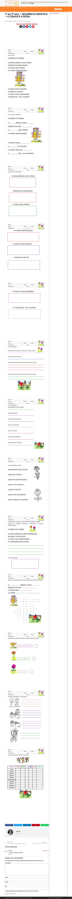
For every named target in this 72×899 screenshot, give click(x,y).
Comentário (8, 862)
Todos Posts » (18, 833)
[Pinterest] (27, 26)
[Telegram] (30, 26)
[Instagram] (61, 9)
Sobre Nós (8, 7)
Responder (10, 854)
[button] (9, 825)
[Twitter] (57, 9)
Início (2, 7)
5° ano (2, 10)
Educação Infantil (22, 7)
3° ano (40, 7)
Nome (6, 877)
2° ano (35, 7)
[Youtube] (59, 9)
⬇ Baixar (25, 76)
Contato (14, 7)
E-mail (7, 881)
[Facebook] (55, 9)
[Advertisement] (27, 37)
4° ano (45, 7)
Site (6, 886)
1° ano (30, 7)
